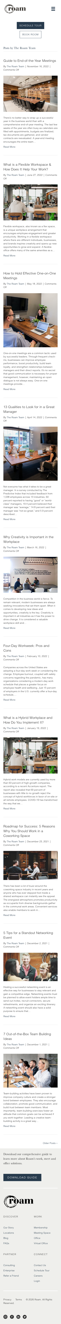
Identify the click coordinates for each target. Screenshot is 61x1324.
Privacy (7, 1299)
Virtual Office (41, 1243)
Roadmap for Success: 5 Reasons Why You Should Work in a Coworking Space (29, 831)
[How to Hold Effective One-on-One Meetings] (30, 319)
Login (37, 1280)
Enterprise (9, 1270)
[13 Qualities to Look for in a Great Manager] (30, 453)
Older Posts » (50, 1143)
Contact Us (40, 1265)
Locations (8, 1232)
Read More (9, 146)
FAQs (6, 1243)
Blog (5, 1238)
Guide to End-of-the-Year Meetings (29, 60)
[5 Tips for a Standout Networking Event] (30, 966)
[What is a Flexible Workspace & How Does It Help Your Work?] (30, 202)
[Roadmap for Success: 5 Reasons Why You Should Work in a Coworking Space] (30, 865)
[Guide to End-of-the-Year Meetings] (30, 93)
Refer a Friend (11, 1275)
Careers (38, 1275)
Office (37, 1238)
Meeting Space (42, 1232)
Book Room (30, 34)
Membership (41, 1227)
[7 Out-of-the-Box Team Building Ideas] (30, 1070)
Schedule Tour (30, 25)
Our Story (8, 1227)
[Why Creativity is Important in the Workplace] (30, 574)
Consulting (9, 1265)
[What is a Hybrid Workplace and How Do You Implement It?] (30, 755)
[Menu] (53, 9)
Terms (18, 1299)
